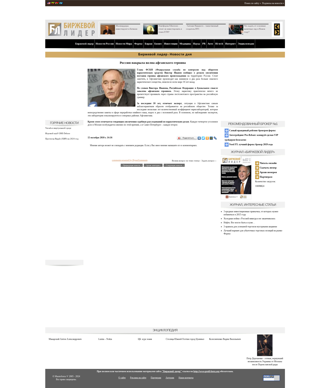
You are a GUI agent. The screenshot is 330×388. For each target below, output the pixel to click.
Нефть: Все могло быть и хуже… (239, 222)
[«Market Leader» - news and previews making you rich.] (49, 3)
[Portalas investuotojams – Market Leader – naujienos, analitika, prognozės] (53, 3)
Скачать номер (268, 167)
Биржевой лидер (84, 43)
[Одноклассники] (207, 138)
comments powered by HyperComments (129, 160)
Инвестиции (170, 43)
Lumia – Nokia (105, 339)
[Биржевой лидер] (71, 36)
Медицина (185, 43)
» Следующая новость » (174, 165)
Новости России (105, 43)
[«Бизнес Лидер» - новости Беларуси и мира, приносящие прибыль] (57, 3)
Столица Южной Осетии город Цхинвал (185, 339)
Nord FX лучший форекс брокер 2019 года (251, 144)
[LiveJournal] (215, 138)
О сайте (122, 377)
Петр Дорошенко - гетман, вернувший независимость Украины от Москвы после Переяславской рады (265, 361)
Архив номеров (268, 172)
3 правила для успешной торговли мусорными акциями (250, 226)
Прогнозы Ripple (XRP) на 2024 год (61, 139)
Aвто (210, 43)
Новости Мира (124, 43)
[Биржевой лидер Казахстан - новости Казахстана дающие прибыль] (61, 3)
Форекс (138, 43)
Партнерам (265, 176)
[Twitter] (203, 138)
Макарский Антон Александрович (65, 339)
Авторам (170, 377)
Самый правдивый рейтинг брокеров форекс (252, 130)
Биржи (148, 43)
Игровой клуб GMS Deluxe (57, 133)
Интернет (230, 43)
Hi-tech (219, 43)
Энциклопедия (246, 43)
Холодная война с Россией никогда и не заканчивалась (249, 218)
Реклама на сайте (138, 377)
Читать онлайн (268, 163)
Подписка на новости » (273, 3)
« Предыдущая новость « (131, 165)
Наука (196, 43)
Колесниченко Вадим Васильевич (225, 339)
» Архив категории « (153, 165)
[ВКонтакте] (199, 138)
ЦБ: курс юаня (145, 339)
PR (203, 43)
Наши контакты (186, 377)
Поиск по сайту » (252, 3)
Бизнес (158, 43)
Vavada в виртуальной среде (58, 128)
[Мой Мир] (211, 138)
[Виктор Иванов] (111, 105)
